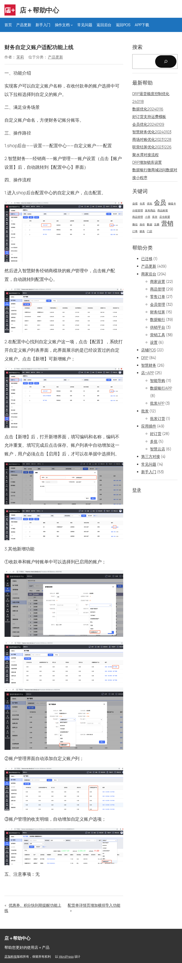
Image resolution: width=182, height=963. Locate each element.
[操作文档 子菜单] (72, 25)
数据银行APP (161, 388)
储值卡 (172, 203)
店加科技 (10, 956)
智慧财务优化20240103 (151, 131)
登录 (136, 490)
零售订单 (157, 296)
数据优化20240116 (147, 108)
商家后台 (148, 273)
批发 (145, 410)
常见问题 (148, 464)
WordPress (66, 956)
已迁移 (146, 258)
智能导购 (157, 380)
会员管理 (157, 304)
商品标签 (162, 210)
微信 (135, 224)
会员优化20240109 (148, 124)
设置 (154, 342)
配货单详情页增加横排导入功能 (94, 905)
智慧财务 (148, 365)
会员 (160, 202)
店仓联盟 (164, 217)
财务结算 (157, 311)
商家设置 (157, 281)
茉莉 (20, 57)
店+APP (147, 372)
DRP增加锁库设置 (147, 162)
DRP (144, 357)
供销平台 (157, 327)
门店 (149, 231)
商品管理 (137, 217)
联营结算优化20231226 (152, 146)
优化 (149, 203)
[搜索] (165, 61)
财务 (142, 231)
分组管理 (137, 210)
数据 (149, 224)
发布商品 (150, 210)
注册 (156, 224)
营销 (167, 223)
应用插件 (148, 426)
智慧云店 (157, 448)
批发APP (157, 403)
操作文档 (62, 24)
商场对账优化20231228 (151, 139)
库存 (154, 217)
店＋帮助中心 (39, 9)
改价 (142, 224)
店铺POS (148, 349)
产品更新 (55, 57)
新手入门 (148, 471)
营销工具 (157, 334)
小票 (147, 217)
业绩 (135, 203)
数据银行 (157, 319)
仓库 (142, 203)
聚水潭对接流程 (145, 154)
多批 (154, 441)
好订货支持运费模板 (149, 116)
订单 (135, 231)
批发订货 (157, 418)
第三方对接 (150, 456)
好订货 (155, 433)
